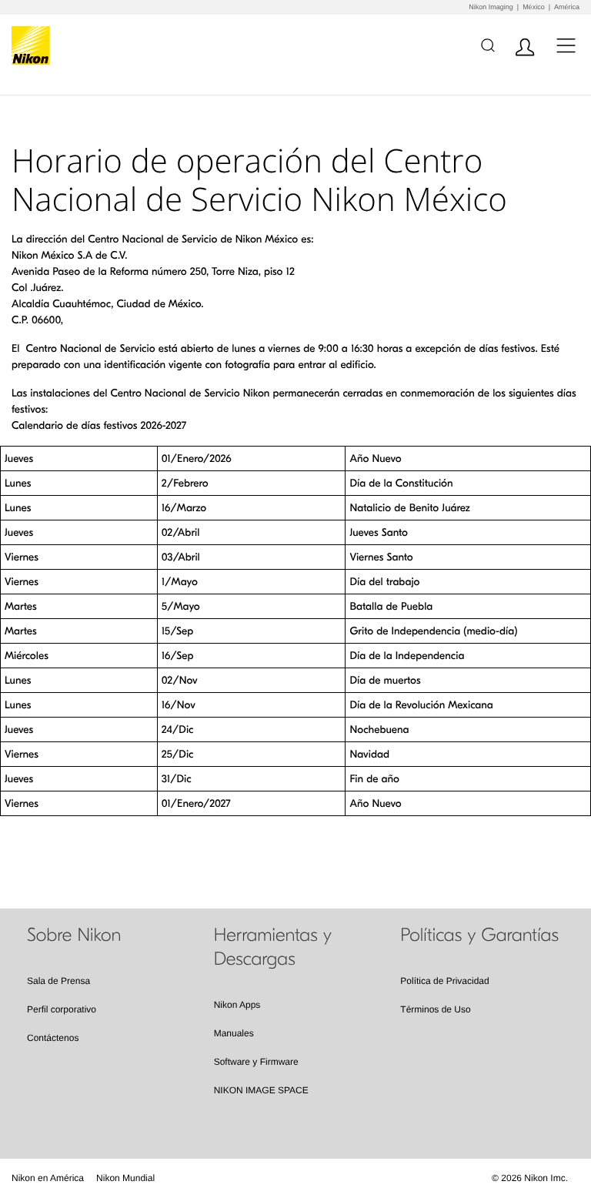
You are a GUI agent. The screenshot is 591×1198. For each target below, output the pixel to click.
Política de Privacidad (444, 980)
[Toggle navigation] (566, 45)
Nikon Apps (237, 1004)
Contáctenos (52, 1037)
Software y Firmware (256, 1061)
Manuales (234, 1033)
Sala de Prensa (58, 980)
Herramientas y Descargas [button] (273, 947)
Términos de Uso (435, 1009)
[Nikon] (33, 45)
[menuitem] (48, 1178)
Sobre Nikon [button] (74, 935)
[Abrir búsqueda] (487, 45)
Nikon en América (48, 1178)
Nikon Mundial (125, 1178)
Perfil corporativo (61, 1009)
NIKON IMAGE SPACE (261, 1090)
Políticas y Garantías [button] (479, 935)
